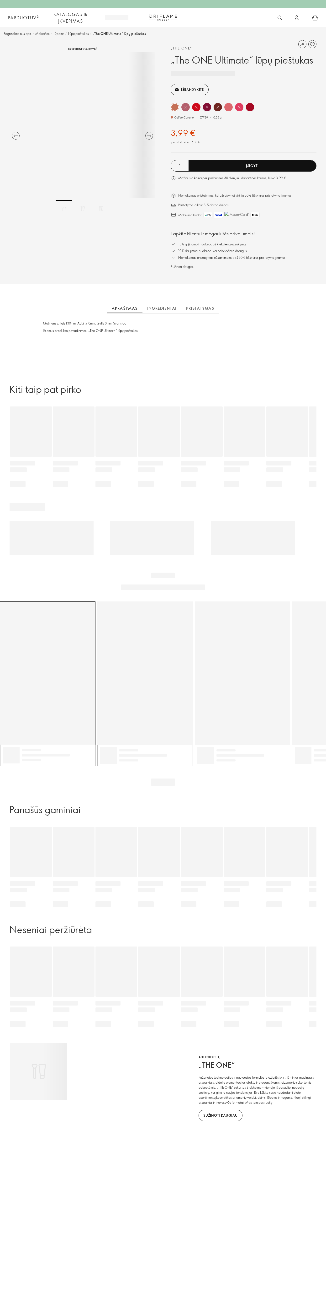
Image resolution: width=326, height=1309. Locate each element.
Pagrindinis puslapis (18, 33)
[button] (175, 107)
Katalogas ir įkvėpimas (70, 17)
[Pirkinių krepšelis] (315, 18)
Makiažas (42, 33)
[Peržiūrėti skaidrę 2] (82, 208)
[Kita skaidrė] (149, 136)
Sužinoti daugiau (182, 266)
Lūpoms (58, 33)
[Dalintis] (302, 44)
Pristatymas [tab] (200, 308)
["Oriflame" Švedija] (163, 17)
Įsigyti (252, 165)
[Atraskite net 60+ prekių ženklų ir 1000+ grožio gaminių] (279, 17)
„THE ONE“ (181, 48)
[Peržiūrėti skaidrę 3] (101, 208)
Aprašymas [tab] (124, 308)
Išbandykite (192, 89)
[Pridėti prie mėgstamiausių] (312, 44)
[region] (82, 125)
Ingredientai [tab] (162, 308)
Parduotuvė (23, 18)
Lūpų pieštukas (78, 33)
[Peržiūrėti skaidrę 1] (64, 208)
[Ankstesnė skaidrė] (16, 136)
